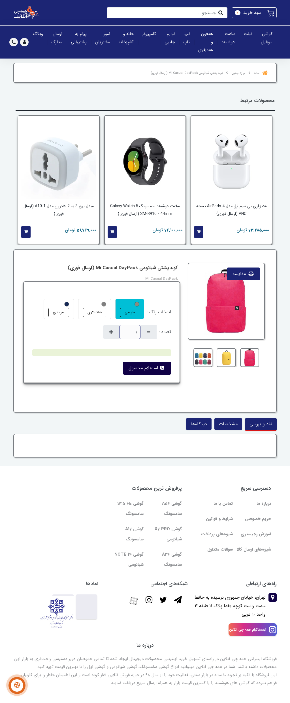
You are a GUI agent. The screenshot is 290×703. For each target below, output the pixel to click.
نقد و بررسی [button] (261, 424)
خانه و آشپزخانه (126, 38)
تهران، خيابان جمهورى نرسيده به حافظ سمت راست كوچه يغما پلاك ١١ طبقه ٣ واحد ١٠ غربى (230, 606)
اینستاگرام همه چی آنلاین (247, 629)
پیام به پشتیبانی (79, 38)
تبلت (248, 34)
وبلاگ (38, 34)
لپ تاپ (186, 38)
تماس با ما (223, 503)
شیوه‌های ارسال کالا (254, 549)
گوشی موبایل (266, 38)
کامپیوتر (149, 34)
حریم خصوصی (258, 519)
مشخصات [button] (228, 424)
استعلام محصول (144, 368)
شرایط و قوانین (219, 519)
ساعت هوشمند (228, 38)
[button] (254, 12)
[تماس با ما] (16, 685)
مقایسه (240, 273)
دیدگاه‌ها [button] (199, 424)
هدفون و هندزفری (205, 42)
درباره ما (264, 503)
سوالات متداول (220, 549)
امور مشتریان (102, 38)
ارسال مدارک (57, 38)
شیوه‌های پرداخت (217, 534)
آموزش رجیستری (256, 534)
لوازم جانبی (170, 38)
